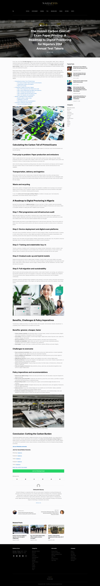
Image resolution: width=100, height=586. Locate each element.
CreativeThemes (58, 584)
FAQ (52, 557)
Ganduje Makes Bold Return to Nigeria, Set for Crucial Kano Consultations (79, 97)
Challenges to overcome (22, 99)
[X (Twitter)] (25, 479)
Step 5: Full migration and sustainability (26, 95)
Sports (72, 11)
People (68, 121)
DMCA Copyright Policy (56, 554)
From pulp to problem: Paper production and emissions (29, 82)
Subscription (73, 558)
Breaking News (54, 558)
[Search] (13, 11)
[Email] (60, 479)
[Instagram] (20, 556)
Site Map (53, 555)
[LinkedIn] (42, 479)
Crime (68, 110)
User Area (53, 560)
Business (42, 11)
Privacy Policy (54, 551)
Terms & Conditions (55, 552)
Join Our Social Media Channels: (24, 104)
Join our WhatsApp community (20, 446)
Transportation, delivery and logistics (25, 84)
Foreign (60, 11)
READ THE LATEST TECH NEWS (20, 467)
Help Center (73, 555)
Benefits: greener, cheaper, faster (24, 98)
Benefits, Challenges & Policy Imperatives (24, 96)
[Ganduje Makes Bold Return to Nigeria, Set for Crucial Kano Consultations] (69, 97)
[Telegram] (26, 556)
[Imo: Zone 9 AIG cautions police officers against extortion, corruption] (38, 529)
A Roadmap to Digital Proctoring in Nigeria (24, 87)
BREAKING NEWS (54, 11)
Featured (67, 11)
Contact (72, 552)
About (72, 551)
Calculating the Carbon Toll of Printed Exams (25, 81)
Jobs (68, 120)
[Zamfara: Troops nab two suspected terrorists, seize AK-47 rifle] (56, 529)
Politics (27, 11)
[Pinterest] (34, 479)
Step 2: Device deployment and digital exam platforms (29, 90)
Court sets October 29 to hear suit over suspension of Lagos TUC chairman (79, 74)
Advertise (73, 557)
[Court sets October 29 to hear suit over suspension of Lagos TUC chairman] (69, 75)
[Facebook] (17, 479)
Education (69, 112)
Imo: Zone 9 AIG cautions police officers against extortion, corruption (37, 537)
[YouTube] (23, 556)
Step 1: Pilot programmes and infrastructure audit (28, 88)
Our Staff (73, 554)
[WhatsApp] (51, 479)
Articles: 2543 (38, 502)
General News (70, 118)
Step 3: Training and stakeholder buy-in (26, 91)
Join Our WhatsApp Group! (38, 471)
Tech (47, 11)
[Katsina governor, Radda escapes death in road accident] (69, 82)
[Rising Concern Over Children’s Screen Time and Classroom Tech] (69, 68)
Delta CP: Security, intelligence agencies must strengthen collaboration (20, 537)
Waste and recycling (21, 85)
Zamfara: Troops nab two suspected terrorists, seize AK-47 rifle (56, 537)
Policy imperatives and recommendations (26, 101)
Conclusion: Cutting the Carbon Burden (23, 102)
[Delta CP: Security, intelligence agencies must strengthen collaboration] (21, 529)
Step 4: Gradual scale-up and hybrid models (27, 93)
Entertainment (35, 11)
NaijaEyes (20, 452)
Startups (73, 560)
